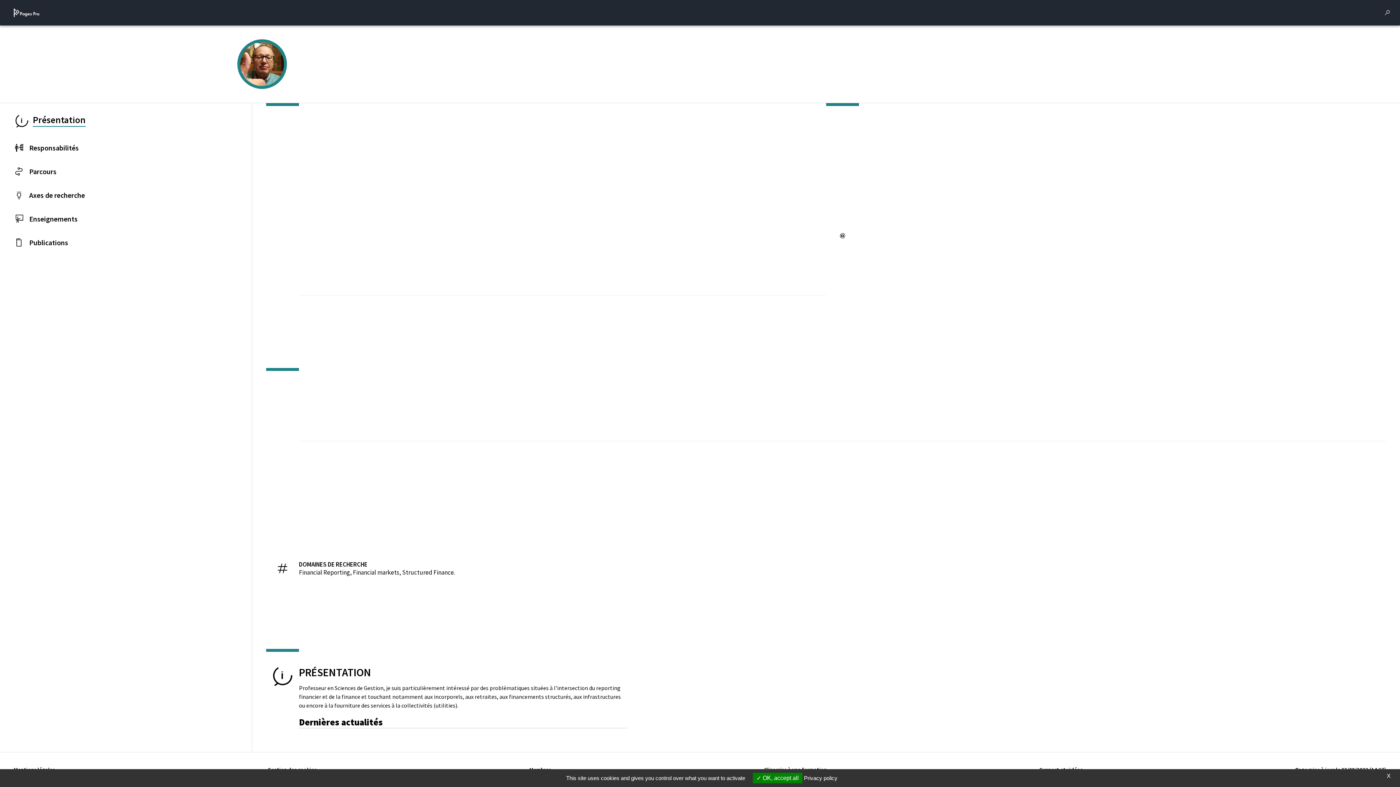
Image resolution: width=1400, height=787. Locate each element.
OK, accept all (780, 778)
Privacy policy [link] (820, 778)
